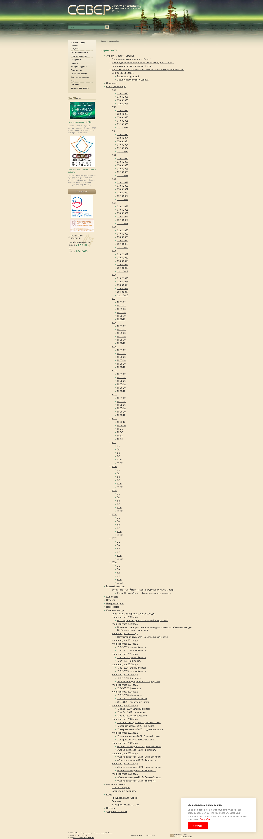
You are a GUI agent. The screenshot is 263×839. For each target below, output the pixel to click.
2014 (114, 371)
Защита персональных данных (132, 80)
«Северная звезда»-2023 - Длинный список (139, 757)
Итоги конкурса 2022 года (125, 743)
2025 (114, 107)
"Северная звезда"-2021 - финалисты (136, 740)
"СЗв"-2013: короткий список (131, 651)
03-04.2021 (122, 210)
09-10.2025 (122, 124)
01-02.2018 (122, 278)
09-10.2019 (122, 268)
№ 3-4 (120, 436)
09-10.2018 (122, 292)
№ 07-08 (121, 312)
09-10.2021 (122, 220)
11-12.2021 (122, 223)
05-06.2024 (122, 141)
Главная (103, 41)
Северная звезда (115, 610)
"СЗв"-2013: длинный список (131, 647)
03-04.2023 (122, 162)
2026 (114, 90)
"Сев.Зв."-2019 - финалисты (131, 712)
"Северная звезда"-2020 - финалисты (136, 726)
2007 (114, 538)
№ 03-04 (121, 305)
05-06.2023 (122, 165)
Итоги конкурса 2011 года (125, 633)
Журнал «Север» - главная (79, 44)
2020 (114, 227)
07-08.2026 (122, 104)
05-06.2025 (122, 117)
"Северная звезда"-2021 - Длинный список (139, 736)
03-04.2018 (122, 282)
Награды (75, 84)
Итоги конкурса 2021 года (125, 733)
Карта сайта (150, 835)
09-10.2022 (122, 196)
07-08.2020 (122, 240)
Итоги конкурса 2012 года (125, 640)
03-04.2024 (122, 138)
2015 (114, 347)
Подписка (117, 801)
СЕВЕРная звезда (79, 74)
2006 (114, 562)
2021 (114, 203)
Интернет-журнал (79, 66)
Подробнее (206, 819)
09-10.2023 (122, 172)
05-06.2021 (122, 213)
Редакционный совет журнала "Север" (131, 59)
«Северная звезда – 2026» (80, 122)
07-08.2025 (122, 121)
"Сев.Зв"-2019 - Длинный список (133, 709)
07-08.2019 (122, 264)
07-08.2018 (122, 288)
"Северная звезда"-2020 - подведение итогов (140, 729)
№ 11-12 (121, 319)
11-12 (120, 463)
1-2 (118, 446)
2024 (114, 131)
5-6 (118, 453)
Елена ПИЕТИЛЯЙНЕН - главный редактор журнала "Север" (143, 590)
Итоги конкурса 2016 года (125, 674)
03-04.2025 (122, 114)
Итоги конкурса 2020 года (125, 719)
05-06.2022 (122, 189)
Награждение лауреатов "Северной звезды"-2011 (142, 637)
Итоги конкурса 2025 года (125, 774)
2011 (114, 442)
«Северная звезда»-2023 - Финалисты (136, 760)
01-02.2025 (122, 110)
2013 (114, 394)
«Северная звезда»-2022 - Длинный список (139, 746)
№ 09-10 (121, 316)
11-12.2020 (122, 247)
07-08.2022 (122, 193)
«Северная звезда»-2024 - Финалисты (136, 770)
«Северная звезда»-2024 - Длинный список (139, 767)
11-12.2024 (122, 151)
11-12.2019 (122, 271)
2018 (114, 275)
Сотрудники (76, 59)
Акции (73, 81)
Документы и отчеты (80, 88)
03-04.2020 (122, 234)
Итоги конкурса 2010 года (125, 624)
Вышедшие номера (79, 52)
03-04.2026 (122, 97)
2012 (114, 418)
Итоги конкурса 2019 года (125, 705)
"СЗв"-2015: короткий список (131, 671)
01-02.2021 (122, 206)
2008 (114, 514)
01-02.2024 (122, 134)
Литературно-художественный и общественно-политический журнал (126, 8)
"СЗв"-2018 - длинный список (132, 698)
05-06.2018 (122, 285)
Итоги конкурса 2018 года (125, 692)
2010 (114, 466)
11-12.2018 (122, 295)
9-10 (119, 460)
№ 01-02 (121, 302)
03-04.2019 (122, 258)
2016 (114, 323)
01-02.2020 (122, 230)
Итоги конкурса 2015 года (125, 664)
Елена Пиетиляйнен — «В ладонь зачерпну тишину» (144, 593)
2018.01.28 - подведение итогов (133, 702)
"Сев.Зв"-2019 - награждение (132, 716)
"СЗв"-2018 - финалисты (129, 695)
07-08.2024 (122, 145)
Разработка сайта (180, 834)
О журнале (76, 49)
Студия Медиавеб (186, 836)
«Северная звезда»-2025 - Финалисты (136, 781)
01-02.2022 (122, 182)
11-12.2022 (122, 199)
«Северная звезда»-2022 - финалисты (136, 750)
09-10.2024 (122, 148)
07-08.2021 (122, 217)
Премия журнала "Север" (125, 798)
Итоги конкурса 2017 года (125, 685)
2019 (114, 251)
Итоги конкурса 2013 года (125, 644)
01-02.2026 (122, 93)
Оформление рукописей (124, 791)
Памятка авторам (121, 787)
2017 (114, 299)
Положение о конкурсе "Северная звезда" (133, 614)
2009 (114, 490)
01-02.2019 (122, 254)
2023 (114, 155)
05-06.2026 (122, 100)
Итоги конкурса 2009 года (125, 617)
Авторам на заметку (80, 77)
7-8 (118, 456)
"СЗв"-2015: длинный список (131, 668)
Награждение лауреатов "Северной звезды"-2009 (142, 620)
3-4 (118, 449)
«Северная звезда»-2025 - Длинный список (139, 777)
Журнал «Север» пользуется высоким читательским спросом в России (148, 69)
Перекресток (76, 70)
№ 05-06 (121, 309)
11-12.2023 (122, 175)
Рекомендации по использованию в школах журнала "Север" (143, 62)
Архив (78, 98)
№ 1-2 (120, 439)
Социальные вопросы (123, 73)
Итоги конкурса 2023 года (125, 753)
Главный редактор (79, 56)
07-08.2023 (122, 169)
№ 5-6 (120, 432)
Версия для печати (135, 835)
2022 (114, 179)
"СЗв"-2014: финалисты (129, 661)
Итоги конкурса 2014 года (125, 654)
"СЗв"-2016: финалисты (129, 678)
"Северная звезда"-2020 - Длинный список (139, 722)
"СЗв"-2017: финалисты (129, 688)
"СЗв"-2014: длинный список (131, 657)
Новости (74, 63)
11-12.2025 (122, 128)
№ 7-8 (120, 429)
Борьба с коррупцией (128, 76)
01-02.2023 (122, 158)
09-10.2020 (122, 244)
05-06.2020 (122, 237)
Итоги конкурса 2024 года (125, 763)
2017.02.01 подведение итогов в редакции (138, 681)
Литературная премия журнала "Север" (132, 66)
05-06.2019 (122, 261)
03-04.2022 (122, 186)
